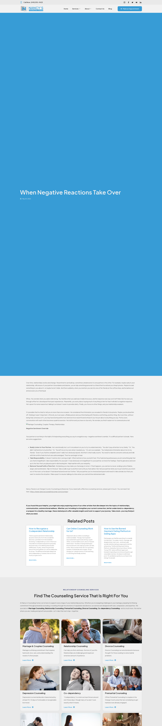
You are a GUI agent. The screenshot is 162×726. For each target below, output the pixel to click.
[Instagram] (124, 2)
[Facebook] (128, 2)
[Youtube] (136, 2)
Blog (110, 9)
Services (75, 9)
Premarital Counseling (72, 608)
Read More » (33, 560)
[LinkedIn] (140, 2)
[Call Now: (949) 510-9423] (21, 2)
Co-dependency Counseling (109, 608)
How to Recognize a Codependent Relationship (41, 529)
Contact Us (100, 9)
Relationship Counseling (54, 608)
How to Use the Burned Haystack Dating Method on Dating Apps (117, 531)
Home (66, 9)
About (87, 9)
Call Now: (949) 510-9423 (33, 2)
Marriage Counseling (36, 608)
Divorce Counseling (89, 608)
